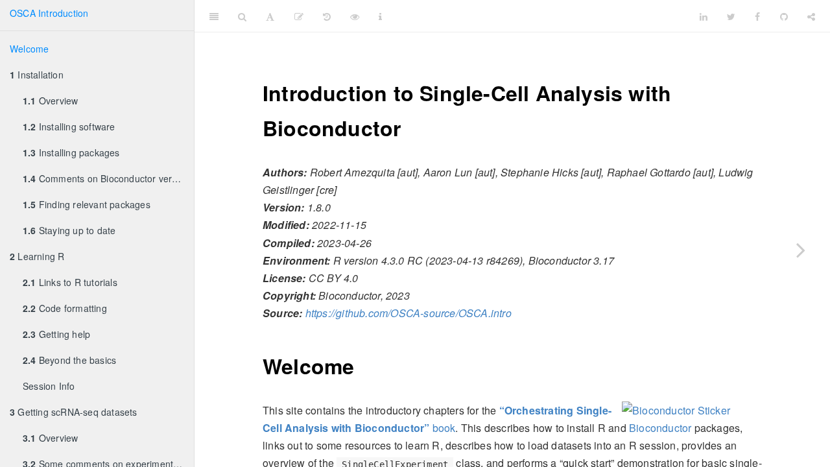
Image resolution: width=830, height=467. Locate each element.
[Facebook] (757, 16)
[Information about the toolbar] (380, 16)
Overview (50, 100)
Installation (37, 74)
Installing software (69, 126)
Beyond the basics (69, 359)
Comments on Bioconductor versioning (108, 178)
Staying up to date (69, 230)
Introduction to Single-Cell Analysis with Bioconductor (561, 15)
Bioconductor (660, 427)
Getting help (56, 334)
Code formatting (65, 308)
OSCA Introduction (49, 12)
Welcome (29, 48)
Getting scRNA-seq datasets (73, 411)
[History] (326, 16)
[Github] (784, 16)
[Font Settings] (270, 16)
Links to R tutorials (70, 282)
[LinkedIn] (703, 16)
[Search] (242, 16)
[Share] (811, 16)
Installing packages (71, 152)
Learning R (37, 256)
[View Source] (354, 16)
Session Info (49, 385)
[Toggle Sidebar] (214, 16)
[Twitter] (731, 16)
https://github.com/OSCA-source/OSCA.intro (408, 312)
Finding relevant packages (86, 204)
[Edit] (299, 16)
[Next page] (801, 249)
